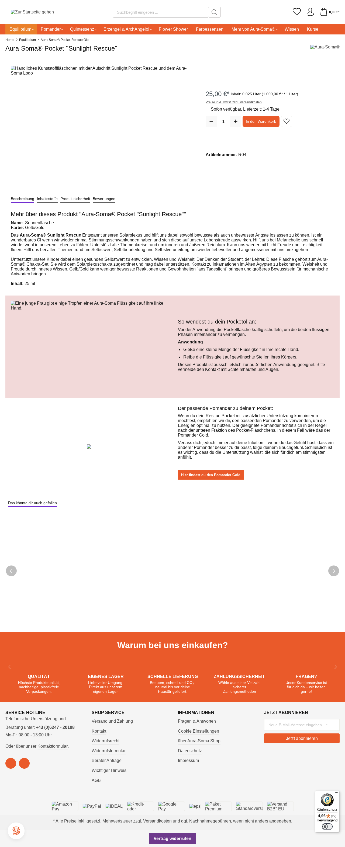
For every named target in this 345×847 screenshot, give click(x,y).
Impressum (188, 760)
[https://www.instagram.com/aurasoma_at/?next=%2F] (24, 763)
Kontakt (99, 731)
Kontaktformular (52, 746)
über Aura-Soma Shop (199, 741)
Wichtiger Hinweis (109, 770)
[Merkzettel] (297, 12)
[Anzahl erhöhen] (235, 121)
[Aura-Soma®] (325, 50)
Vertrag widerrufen (172, 838)
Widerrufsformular (109, 750)
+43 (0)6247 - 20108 (55, 727)
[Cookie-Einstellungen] (16, 831)
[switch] (327, 826)
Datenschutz (190, 750)
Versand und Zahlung (112, 721)
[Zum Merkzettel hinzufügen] (286, 121)
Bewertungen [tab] (104, 198)
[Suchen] (214, 12)
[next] (333, 570)
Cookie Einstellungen (198, 731)
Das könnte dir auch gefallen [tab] (32, 503)
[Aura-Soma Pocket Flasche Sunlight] (103, 124)
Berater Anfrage (107, 760)
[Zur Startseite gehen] (25, 12)
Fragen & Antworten (197, 721)
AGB (96, 780)
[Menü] (336, 793)
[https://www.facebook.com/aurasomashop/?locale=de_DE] (10, 763)
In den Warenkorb (261, 121)
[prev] (11, 570)
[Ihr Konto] (310, 12)
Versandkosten (157, 821)
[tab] (22, 199)
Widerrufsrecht (105, 741)
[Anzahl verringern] (211, 121)
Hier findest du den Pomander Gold (210, 475)
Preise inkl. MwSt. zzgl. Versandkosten (234, 102)
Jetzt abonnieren (302, 738)
